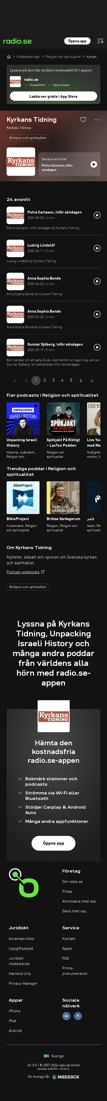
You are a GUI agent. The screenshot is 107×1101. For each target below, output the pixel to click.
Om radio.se (72, 882)
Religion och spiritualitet (27, 138)
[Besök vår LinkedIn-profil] (66, 1016)
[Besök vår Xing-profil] (78, 1016)
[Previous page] (26, 380)
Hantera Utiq (20, 974)
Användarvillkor (22, 939)
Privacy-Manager (23, 984)
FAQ (65, 958)
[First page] (15, 380)
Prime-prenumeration (75, 971)
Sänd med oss (74, 911)
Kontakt (68, 939)
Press (67, 892)
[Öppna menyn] (100, 41)
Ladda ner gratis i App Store (53, 97)
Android (15, 1031)
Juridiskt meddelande (19, 961)
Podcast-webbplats (23, 572)
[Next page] (81, 380)
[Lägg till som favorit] (83, 119)
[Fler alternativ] (97, 120)
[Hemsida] (9, 56)
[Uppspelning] (94, 164)
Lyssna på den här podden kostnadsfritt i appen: (51, 70)
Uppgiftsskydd (21, 949)
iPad (12, 1021)
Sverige (57, 1056)
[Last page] (92, 380)
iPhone (14, 1011)
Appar (67, 949)
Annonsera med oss (79, 901)
